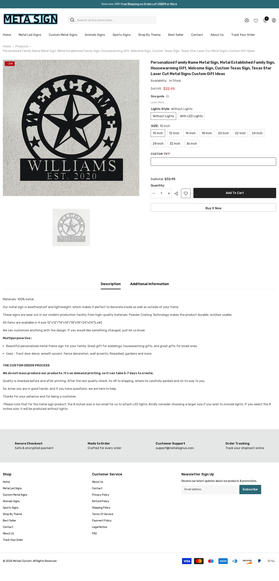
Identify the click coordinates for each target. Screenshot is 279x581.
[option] (71, 128)
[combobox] (115, 20)
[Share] (177, 193)
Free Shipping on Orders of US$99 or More (149, 4)
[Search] (112, 20)
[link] (104, 446)
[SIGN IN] (247, 20)
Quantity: (158, 185)
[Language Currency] (274, 20)
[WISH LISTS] (256, 20)
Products (21, 46)
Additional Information (149, 284)
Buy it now (213, 208)
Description (111, 284)
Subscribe (250, 489)
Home (7, 46)
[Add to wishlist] (186, 193)
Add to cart (235, 193)
